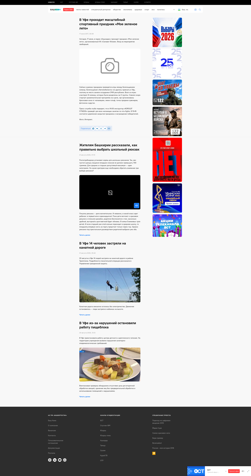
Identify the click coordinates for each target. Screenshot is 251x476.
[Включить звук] (136, 205)
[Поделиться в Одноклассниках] (101, 128)
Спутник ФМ (73, 2)
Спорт (147, 10)
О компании (53, 425)
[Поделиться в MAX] (93, 128)
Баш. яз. (185, 10)
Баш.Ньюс (52, 420)
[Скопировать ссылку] (108, 128)
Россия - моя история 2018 (163, 448)
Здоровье (138, 10)
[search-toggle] (200, 9)
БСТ (61, 2)
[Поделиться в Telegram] (105, 128)
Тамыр (125, 2)
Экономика (127, 10)
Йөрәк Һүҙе (157, 428)
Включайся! (157, 443)
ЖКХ (153, 10)
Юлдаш (86, 2)
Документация (54, 448)
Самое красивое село (161, 433)
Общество (117, 10)
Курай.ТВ (147, 2)
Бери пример (157, 438)
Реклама (51, 453)
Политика (161, 10)
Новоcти (51, 2)
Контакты (52, 435)
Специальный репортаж (101, 10)
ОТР (101, 460)
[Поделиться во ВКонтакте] (97, 128)
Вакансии (52, 430)
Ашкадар (114, 2)
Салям (136, 2)
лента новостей (82, 10)
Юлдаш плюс (100, 2)
